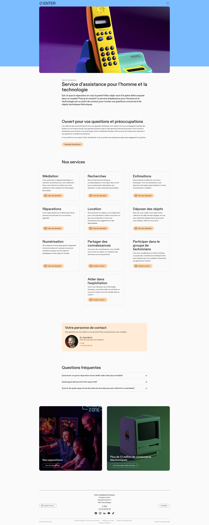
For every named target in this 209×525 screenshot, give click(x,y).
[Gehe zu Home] (47, 3)
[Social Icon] (96, 513)
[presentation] (104, 375)
